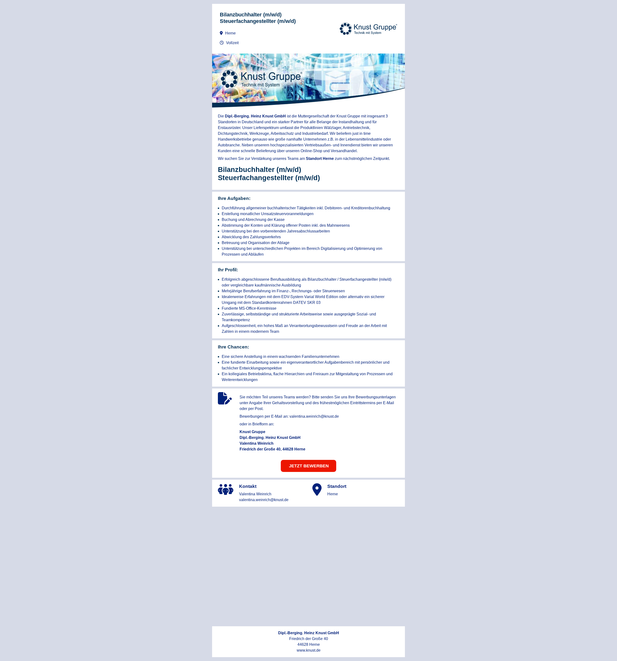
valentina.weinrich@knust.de (314, 416)
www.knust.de (309, 650)
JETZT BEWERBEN (309, 465)
